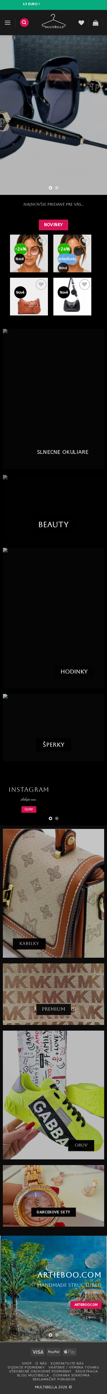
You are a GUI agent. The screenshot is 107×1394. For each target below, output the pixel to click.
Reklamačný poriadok (54, 1379)
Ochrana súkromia (71, 1375)
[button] (7, 23)
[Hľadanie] (24, 22)
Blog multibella (33, 1375)
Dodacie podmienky (26, 1367)
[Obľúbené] (81, 22)
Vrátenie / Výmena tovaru (74, 1367)
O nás (41, 1363)
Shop (26, 1363)
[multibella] (53, 22)
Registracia (87, 1371)
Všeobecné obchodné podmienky (40, 1371)
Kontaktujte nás (67, 1363)
